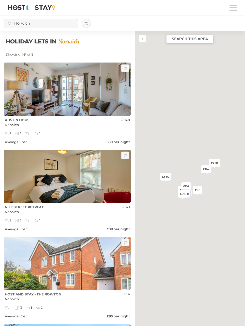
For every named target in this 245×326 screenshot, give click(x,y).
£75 (182, 194)
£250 (214, 163)
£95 (197, 190)
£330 (165, 177)
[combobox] (41, 23)
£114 (186, 186)
